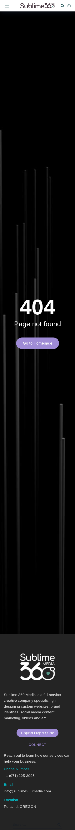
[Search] (59, 825)
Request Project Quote (37, 733)
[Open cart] (69, 6)
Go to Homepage (37, 343)
